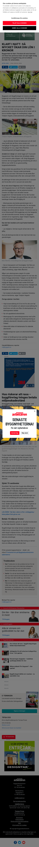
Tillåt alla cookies (19, 23)
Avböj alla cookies (19, 28)
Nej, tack (25, 433)
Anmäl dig (14, 433)
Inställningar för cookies (19, 18)
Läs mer (30, 12)
